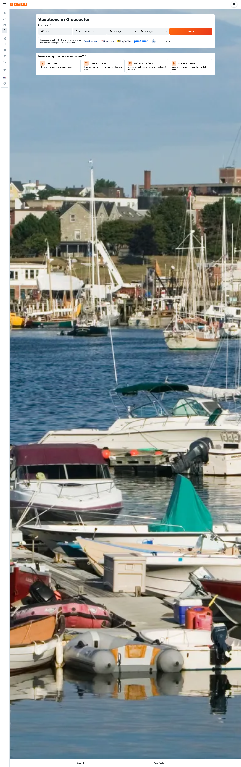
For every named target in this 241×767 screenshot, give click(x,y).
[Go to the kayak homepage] (18, 4)
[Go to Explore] (4, 56)
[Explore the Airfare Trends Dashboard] (4, 44)
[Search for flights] (4, 13)
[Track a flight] (4, 62)
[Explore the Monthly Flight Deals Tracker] (4, 50)
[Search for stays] (4, 18)
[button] (5, 4)
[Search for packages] (4, 30)
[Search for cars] (4, 24)
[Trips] (4, 69)
